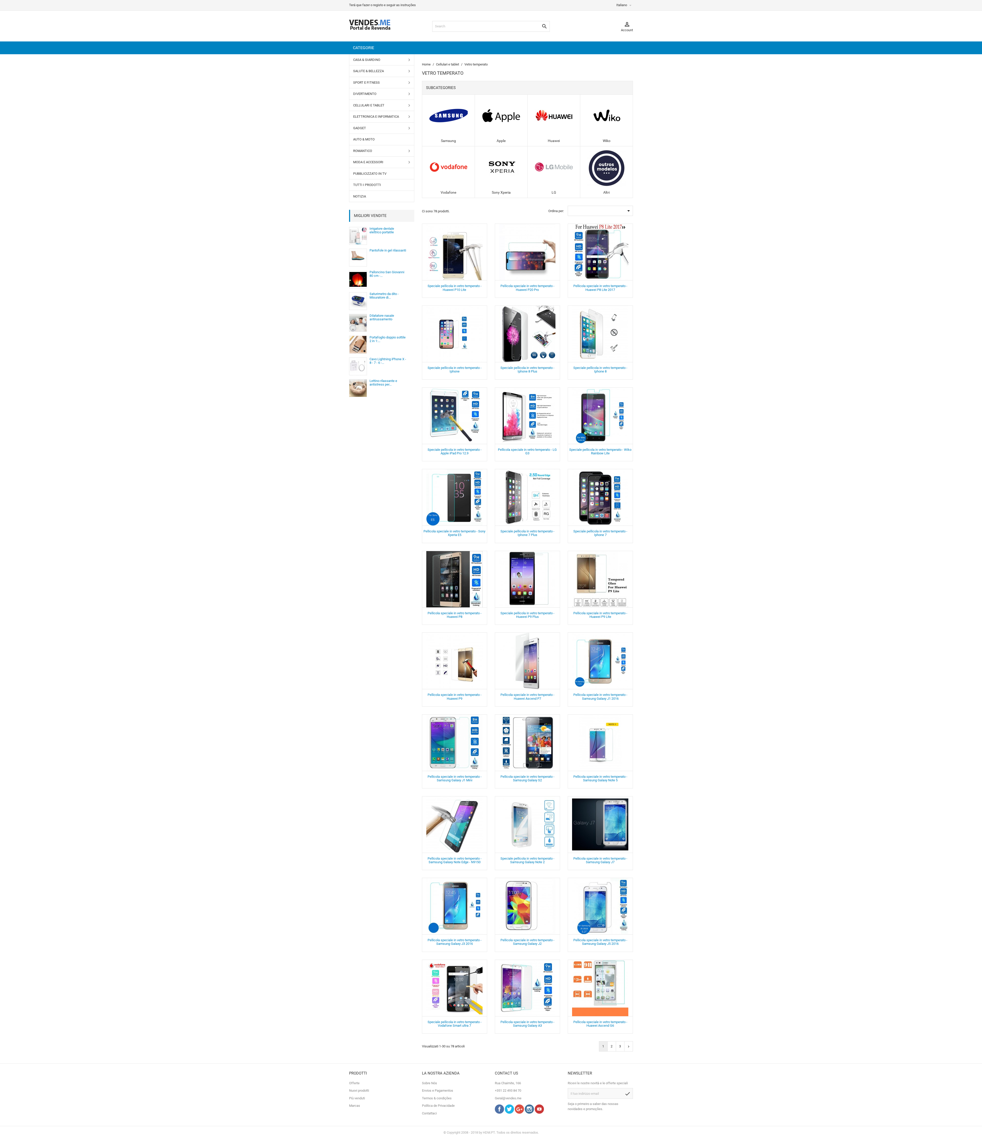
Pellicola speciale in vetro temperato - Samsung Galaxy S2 (527, 778)
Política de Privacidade (438, 1106)
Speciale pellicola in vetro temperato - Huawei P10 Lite (455, 287)
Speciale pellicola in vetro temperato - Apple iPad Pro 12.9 (455, 451)
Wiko (606, 141)
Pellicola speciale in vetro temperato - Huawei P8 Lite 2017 (600, 287)
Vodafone (448, 192)
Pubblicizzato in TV (369, 174)
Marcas (354, 1106)
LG (554, 192)
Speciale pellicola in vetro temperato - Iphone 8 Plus (527, 369)
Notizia (359, 196)
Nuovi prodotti (359, 1090)
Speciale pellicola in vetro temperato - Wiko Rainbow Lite (600, 451)
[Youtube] (539, 1112)
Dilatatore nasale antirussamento (382, 317)
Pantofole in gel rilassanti (388, 250)
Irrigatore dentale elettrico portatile (382, 230)
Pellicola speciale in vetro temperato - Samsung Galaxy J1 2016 (600, 696)
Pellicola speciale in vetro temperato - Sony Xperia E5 (454, 533)
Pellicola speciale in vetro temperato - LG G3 (527, 451)
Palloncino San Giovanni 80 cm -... (387, 274)
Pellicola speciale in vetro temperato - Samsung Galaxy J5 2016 (600, 942)
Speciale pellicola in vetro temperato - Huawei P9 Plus (527, 615)
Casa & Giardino (366, 60)
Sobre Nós (429, 1083)
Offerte (354, 1083)
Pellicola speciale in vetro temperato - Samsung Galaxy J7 (600, 860)
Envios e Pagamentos (437, 1090)
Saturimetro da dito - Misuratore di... (384, 295)
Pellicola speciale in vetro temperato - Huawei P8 (455, 615)
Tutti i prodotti (367, 185)
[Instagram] (529, 1112)
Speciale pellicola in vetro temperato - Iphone (455, 369)
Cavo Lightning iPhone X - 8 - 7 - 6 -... (388, 361)
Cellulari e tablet (368, 105)
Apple (501, 141)
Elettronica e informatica (376, 116)
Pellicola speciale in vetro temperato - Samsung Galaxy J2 (527, 942)
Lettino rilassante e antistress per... (383, 382)
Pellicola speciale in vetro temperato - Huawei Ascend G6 (600, 1023)
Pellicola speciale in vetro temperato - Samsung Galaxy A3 (527, 1023)
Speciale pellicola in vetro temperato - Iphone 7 (600, 533)
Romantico (362, 151)
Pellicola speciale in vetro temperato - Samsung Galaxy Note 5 (600, 778)
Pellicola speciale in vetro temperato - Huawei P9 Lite (600, 615)
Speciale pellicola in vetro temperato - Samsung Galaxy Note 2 (527, 860)
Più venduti (357, 1098)
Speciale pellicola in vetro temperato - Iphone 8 (600, 369)
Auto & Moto (364, 139)
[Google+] (519, 1112)
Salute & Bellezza (368, 71)
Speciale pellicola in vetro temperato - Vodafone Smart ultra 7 (455, 1023)
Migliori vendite (370, 215)
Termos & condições (437, 1098)
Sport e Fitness (366, 82)
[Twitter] (509, 1112)
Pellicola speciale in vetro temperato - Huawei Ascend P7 (527, 696)
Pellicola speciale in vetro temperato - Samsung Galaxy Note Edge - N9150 (455, 860)
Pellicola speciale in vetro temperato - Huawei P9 (455, 696)
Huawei (554, 141)
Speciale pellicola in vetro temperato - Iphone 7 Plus (527, 533)
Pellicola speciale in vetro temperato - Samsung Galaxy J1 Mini (455, 778)
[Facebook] (499, 1112)
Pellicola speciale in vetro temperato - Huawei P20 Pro (527, 287)
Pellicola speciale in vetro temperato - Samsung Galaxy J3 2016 (455, 942)
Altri (606, 192)
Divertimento (364, 94)
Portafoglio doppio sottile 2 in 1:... (388, 339)
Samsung (448, 141)
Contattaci (429, 1113)
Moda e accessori (368, 162)
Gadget (359, 128)
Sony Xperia (501, 192)
